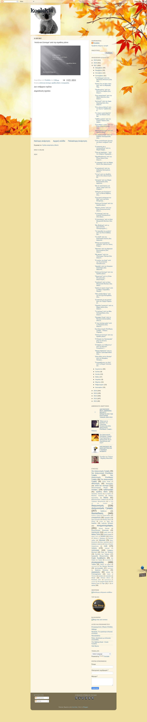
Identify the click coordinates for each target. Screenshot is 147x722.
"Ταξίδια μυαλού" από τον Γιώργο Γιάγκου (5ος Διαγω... (103, 120)
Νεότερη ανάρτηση (42, 141)
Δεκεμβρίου (99, 68)
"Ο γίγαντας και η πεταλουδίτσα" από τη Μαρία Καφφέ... (102, 148)
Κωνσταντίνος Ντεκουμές (100, 530)
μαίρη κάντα (107, 532)
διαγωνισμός (98, 505)
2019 (95, 60)
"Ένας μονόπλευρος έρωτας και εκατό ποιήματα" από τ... (104, 142)
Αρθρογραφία (108, 489)
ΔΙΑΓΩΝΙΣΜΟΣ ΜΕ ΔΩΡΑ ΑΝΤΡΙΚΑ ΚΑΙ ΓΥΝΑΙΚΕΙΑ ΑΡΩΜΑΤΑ (106, 449)
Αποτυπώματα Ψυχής (100, 487)
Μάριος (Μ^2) (95, 536)
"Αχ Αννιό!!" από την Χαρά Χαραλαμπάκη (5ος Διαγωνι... (103, 103)
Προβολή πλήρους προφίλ (100, 45)
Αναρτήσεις (40, 698)
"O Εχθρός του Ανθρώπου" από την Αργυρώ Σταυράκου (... (103, 346)
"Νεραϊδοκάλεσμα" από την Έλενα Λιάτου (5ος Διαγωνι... (103, 158)
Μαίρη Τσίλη (96, 534)
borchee (75, 707)
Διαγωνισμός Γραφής (102, 508)
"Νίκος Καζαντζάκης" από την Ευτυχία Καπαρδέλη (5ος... (103, 295)
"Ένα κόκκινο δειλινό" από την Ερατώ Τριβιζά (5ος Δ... (103, 108)
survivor (94, 581)
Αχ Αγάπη (108, 493)
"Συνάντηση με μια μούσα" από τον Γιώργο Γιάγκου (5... (103, 301)
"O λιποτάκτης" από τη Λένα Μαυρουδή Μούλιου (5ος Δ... (103, 221)
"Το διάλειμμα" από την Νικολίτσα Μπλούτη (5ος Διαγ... (103, 79)
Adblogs (94, 629)
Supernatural (107, 579)
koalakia (41, 11)
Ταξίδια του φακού (105, 564)
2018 (95, 63)
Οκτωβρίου (99, 73)
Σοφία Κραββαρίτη (99, 558)
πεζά (105, 546)
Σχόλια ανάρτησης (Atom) (50, 145)
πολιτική (107, 548)
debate (108, 572)
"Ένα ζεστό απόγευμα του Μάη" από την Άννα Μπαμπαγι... (103, 199)
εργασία (107, 517)
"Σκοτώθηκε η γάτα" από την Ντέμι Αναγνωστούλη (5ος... (104, 126)
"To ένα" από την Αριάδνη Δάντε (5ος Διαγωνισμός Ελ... (103, 175)
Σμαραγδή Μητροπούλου (100, 556)
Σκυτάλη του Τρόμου (102, 554)
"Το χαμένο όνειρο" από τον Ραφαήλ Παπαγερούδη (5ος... (103, 136)
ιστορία (101, 521)
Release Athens (105, 577)
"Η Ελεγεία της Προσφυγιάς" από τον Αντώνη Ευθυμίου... (103, 340)
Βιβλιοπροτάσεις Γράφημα (99, 499)
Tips (103, 583)
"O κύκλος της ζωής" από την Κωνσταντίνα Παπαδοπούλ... (103, 262)
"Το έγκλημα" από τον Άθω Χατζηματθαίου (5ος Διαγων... (103, 313)
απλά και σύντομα (45, 83)
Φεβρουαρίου (99, 384)
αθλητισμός (96, 483)
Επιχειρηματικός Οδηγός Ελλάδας (102, 627)
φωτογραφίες (99, 568)
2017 (95, 65)
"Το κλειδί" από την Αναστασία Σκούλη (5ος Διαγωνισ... (103, 238)
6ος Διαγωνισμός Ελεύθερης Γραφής (102, 477)
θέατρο (93, 521)
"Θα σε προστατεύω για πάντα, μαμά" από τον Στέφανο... (102, 187)
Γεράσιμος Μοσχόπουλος (99, 501)
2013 (95, 398)
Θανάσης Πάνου (106, 519)
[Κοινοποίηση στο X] (71, 80)
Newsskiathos (96, 635)
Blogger (85, 707)
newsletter (108, 576)
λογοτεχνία (95, 532)
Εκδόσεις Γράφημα (96, 515)
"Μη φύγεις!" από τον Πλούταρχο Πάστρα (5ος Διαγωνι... (103, 256)
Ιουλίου (97, 371)
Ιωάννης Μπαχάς (107, 523)
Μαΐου (97, 377)
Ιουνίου (97, 374)
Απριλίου (98, 379)
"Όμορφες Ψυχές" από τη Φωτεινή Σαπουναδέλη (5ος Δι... (103, 319)
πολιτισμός (95, 550)
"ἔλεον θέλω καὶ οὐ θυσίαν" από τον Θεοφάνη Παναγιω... (103, 358)
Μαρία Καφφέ (107, 534)
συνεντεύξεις (108, 560)
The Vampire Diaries (103, 581)
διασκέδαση (97, 513)
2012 (95, 401)
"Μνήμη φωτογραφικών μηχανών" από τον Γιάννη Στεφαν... (103, 244)
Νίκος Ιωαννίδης (104, 542)
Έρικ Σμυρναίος (96, 519)
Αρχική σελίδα (59, 141)
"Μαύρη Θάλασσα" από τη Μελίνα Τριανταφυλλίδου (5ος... (103, 352)
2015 (95, 393)
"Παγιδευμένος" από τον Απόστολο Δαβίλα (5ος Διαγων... (103, 91)
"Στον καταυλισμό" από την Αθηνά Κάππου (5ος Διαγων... (103, 97)
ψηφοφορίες (96, 572)
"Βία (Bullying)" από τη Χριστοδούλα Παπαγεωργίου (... (102, 226)
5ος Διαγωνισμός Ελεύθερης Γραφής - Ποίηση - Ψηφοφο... (104, 330)
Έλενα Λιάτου (106, 515)
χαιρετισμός (110, 568)
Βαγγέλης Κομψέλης (98, 495)
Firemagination (96, 574)
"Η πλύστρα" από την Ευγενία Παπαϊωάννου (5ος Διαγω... (102, 215)
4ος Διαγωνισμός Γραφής (101, 471)
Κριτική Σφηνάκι (104, 528)
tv (108, 583)
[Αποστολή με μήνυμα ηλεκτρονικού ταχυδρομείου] (67, 80)
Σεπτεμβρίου (99, 75)
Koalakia (96, 43)
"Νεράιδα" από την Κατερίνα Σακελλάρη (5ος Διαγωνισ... (103, 267)
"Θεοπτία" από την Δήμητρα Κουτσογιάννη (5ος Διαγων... (103, 250)
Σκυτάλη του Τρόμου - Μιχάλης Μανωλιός (106, 457)
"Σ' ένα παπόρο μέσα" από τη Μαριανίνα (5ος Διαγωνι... (103, 324)
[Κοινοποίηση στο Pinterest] (75, 80)
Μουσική (102, 540)
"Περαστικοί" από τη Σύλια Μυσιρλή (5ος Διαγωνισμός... (103, 278)
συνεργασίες (65, 83)
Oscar (93, 577)
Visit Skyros (95, 646)
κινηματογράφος (105, 525)
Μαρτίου (98, 382)
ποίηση (94, 548)
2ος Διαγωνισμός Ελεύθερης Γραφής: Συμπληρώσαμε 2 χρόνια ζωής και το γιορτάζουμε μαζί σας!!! (106, 438)
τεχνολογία (94, 566)
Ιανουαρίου (99, 387)
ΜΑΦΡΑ (103, 536)
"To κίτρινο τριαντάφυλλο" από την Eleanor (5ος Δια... (103, 114)
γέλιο (109, 499)
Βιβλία (106, 497)
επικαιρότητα (96, 517)
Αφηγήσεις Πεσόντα (97, 493)
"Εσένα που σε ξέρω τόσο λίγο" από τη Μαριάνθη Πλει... (103, 85)
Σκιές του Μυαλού (107, 552)
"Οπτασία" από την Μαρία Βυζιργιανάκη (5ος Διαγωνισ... (103, 181)
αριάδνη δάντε (56, 83)
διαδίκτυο (103, 511)
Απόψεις (95, 489)
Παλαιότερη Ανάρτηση (77, 141)
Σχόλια (38, 701)
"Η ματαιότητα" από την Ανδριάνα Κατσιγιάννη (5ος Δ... (102, 170)
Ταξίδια (94, 564)
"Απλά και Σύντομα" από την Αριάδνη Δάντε (104, 131)
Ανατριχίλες (109, 483)
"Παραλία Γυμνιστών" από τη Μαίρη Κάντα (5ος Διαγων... (104, 307)
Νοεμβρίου (98, 70)
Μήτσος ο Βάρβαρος (100, 538)
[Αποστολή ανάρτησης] (63, 80)
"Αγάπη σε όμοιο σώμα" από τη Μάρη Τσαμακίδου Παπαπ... (104, 289)
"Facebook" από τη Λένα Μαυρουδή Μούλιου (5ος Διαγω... (103, 283)
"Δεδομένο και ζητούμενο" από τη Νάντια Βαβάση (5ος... (103, 193)
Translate (106, 656)
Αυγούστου (99, 369)
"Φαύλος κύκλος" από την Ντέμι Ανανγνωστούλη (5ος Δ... (103, 209)
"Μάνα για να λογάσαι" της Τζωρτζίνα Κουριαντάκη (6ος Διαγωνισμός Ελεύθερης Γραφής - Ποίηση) (102, 426)
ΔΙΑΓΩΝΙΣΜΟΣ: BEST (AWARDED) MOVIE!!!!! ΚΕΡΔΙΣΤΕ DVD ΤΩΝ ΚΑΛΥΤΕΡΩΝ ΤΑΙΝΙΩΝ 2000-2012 (106, 413)
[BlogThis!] (69, 80)
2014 (95, 396)
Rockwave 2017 (96, 579)
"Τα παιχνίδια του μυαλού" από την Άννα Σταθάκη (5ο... (103, 232)
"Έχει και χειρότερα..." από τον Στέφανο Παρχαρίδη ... (104, 153)
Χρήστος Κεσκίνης (101, 570)
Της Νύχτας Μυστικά (106, 566)
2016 (95, 390)
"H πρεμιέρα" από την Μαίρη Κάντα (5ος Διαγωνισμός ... (104, 164)
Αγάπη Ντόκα (106, 481)
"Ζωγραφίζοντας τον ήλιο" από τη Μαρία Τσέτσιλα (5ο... (103, 364)
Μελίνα (111, 536)
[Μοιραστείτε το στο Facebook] (73, 80)
